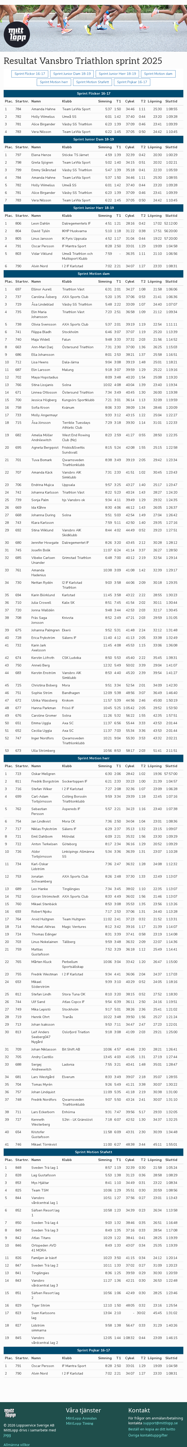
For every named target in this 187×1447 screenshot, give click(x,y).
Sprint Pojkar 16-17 (132, 82)
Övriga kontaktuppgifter (148, 1435)
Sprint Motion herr (54, 82)
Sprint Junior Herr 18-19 (117, 73)
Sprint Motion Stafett (92, 82)
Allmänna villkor (17, 1444)
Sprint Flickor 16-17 (30, 73)
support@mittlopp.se (160, 1423)
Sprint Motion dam (158, 73)
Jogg (7, 1435)
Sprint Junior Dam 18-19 (72, 73)
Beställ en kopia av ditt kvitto (151, 1429)
